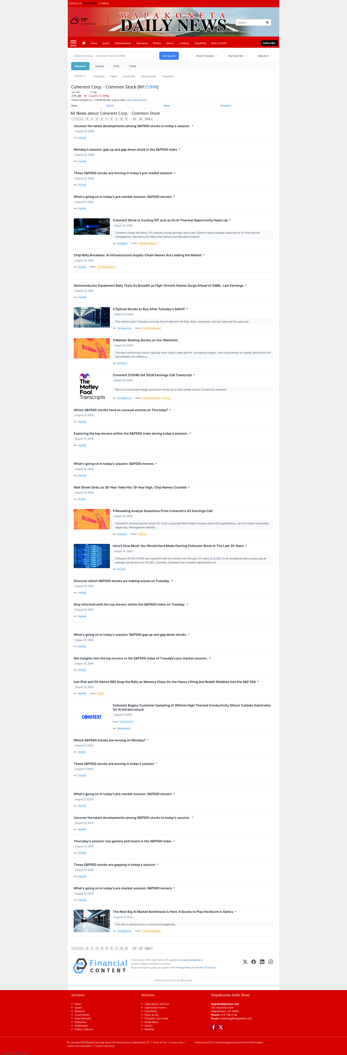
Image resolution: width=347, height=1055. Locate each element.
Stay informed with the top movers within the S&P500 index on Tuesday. (131, 604)
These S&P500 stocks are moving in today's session (116, 764)
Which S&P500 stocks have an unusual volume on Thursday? (123, 410)
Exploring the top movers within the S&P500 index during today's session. (132, 433)
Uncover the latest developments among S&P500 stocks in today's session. (134, 126)
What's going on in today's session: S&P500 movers (115, 464)
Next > (148, 118)
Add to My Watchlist (137, 100)
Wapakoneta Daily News (98, 1042)
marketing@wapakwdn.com (236, 1018)
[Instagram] (270, 966)
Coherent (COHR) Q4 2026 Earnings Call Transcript (154, 375)
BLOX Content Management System (225, 1042)
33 (134, 118)
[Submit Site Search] (267, 22)
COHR (151, 87)
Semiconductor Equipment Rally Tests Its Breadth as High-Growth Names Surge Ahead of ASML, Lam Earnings (160, 285)
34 (140, 118)
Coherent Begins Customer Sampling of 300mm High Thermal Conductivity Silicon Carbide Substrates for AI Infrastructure (192, 707)
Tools (132, 66)
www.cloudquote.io (192, 959)
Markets (80, 66)
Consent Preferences (15, 1053)
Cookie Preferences (105, 1046)
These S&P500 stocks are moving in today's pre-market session (125, 173)
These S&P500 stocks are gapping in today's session (116, 865)
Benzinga (121, 569)
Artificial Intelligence (147, 244)
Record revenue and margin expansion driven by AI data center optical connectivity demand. (171, 389)
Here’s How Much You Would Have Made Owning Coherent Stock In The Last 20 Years (180, 546)
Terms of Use (160, 1042)
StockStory (122, 363)
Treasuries (167, 76)
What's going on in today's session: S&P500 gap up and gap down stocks (132, 634)
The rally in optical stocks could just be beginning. (145, 924)
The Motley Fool (124, 328)
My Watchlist (235, 56)
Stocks (99, 66)
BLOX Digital (256, 1042)
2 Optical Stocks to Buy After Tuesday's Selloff (150, 309)
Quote (110, 105)
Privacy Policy (183, 967)
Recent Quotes (205, 56)
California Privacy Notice (79, 1046)
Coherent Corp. (126, 722)
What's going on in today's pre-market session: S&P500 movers (124, 197)
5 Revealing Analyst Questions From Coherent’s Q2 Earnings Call (163, 511)
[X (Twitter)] (245, 966)
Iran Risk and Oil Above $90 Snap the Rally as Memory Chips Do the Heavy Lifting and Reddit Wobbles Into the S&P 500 (166, 682)
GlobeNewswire (123, 728)
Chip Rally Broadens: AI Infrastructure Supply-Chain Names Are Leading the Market (139, 255)
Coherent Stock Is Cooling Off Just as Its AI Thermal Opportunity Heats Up (172, 220)
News (113, 76)
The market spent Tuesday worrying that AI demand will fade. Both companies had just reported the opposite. (182, 321)
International (148, 76)
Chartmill (81, 138)
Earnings (166, 398)
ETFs (116, 66)
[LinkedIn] (262, 966)
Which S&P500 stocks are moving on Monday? (111, 740)
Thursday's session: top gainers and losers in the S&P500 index (124, 841)
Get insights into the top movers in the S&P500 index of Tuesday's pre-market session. (142, 658)
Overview (99, 76)
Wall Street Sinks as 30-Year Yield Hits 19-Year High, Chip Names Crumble (132, 487)
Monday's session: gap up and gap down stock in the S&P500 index (127, 149)
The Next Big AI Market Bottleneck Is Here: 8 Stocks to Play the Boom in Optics (175, 912)
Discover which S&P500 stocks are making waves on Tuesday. (123, 581)
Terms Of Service (205, 967)
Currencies (129, 76)
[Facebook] (253, 966)
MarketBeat (122, 244)
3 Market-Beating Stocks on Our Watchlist (145, 340)
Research (225, 105)
